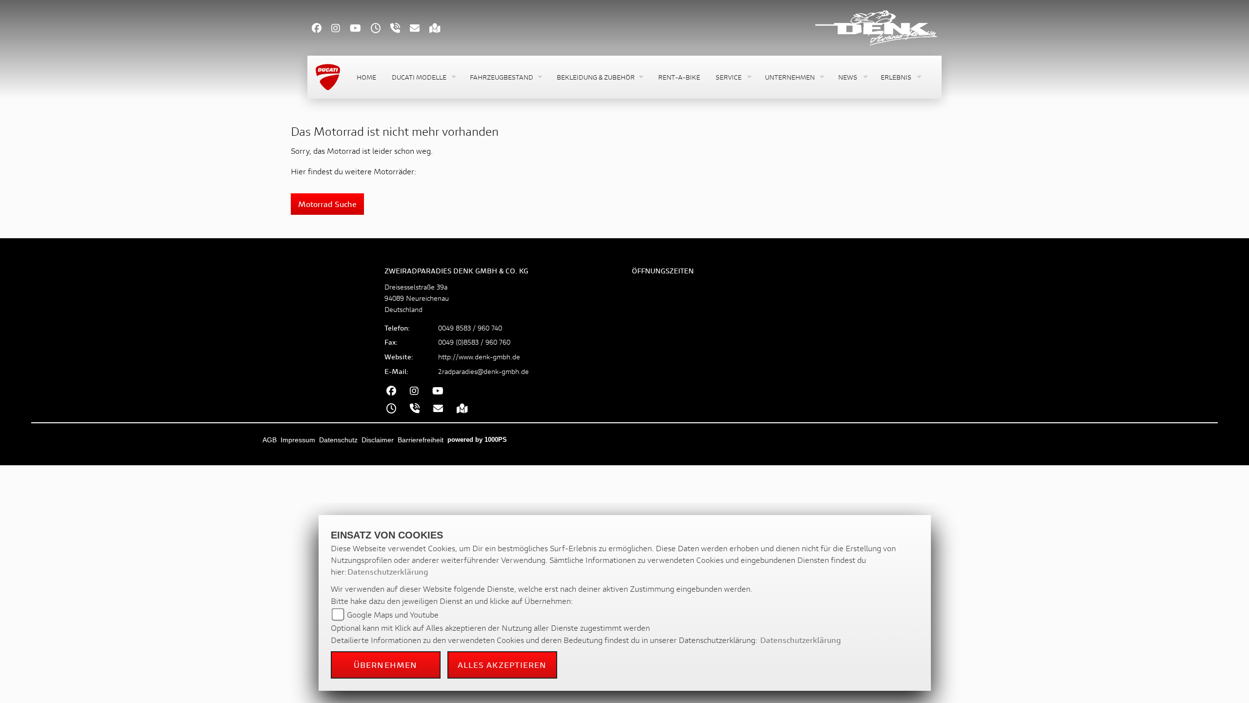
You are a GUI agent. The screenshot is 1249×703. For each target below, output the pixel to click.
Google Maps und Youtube (393, 614)
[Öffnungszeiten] (380, 29)
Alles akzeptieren (502, 665)
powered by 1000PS (477, 439)
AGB (269, 440)
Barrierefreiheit (420, 440)
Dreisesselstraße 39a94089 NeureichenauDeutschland (416, 298)
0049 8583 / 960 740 (470, 327)
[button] (423, 77)
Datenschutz (338, 440)
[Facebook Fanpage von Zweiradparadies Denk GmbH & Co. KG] (321, 29)
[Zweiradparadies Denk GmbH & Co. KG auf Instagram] (340, 29)
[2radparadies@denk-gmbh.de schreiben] (419, 29)
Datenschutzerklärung (387, 571)
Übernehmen (385, 665)
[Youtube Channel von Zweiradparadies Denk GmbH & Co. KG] (360, 29)
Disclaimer (378, 440)
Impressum (298, 440)
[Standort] (439, 29)
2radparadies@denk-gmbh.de (483, 371)
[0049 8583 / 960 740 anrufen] (400, 29)
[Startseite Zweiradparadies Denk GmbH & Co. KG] (876, 26)
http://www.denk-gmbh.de (479, 356)
